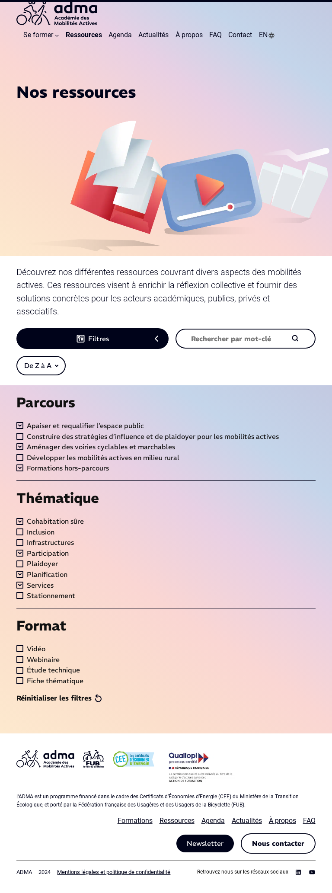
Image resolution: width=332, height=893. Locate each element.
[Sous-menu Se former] (57, 35)
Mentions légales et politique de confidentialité (113, 872)
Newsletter (205, 843)
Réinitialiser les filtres (54, 698)
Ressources (177, 820)
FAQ (309, 820)
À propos (282, 820)
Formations (135, 820)
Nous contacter (278, 843)
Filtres (98, 338)
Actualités (247, 820)
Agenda (213, 820)
